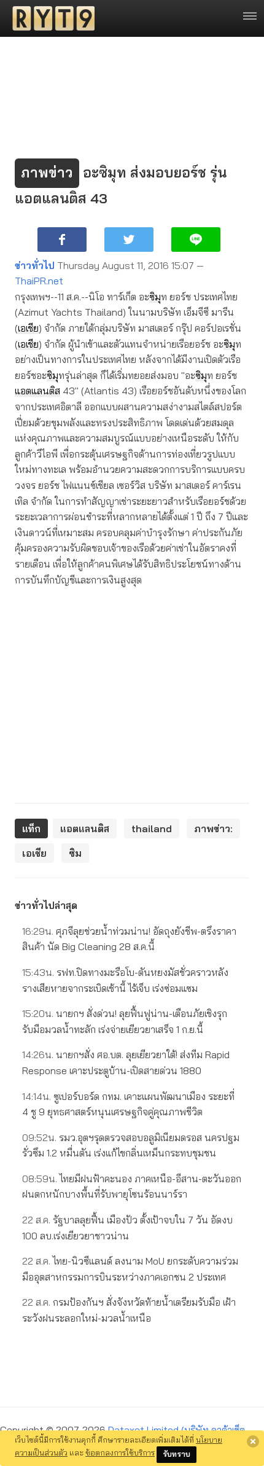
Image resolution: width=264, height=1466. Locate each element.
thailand (151, 828)
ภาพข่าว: (213, 828)
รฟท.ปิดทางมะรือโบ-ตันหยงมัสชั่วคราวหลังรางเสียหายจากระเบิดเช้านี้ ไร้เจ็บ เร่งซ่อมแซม (125, 980)
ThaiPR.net (39, 281)
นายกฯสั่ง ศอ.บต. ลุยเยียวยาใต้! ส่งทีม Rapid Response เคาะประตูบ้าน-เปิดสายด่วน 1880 (126, 1062)
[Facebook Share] (62, 239)
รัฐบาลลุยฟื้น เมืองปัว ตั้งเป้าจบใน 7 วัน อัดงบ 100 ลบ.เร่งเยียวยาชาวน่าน (127, 1228)
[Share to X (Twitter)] (128, 239)
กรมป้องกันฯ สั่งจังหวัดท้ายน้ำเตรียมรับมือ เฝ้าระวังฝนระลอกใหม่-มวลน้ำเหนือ (129, 1310)
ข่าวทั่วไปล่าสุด (46, 905)
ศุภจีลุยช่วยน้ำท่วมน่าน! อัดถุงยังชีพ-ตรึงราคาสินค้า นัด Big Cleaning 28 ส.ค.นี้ (129, 939)
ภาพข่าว (47, 172)
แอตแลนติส (37, 390)
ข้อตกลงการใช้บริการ (120, 1452)
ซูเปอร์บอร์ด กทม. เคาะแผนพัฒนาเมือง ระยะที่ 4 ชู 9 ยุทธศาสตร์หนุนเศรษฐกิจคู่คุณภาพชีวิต (128, 1104)
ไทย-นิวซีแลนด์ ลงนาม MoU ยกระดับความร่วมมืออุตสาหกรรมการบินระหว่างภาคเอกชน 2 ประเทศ (130, 1269)
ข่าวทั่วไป (35, 265)
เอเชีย (28, 328)
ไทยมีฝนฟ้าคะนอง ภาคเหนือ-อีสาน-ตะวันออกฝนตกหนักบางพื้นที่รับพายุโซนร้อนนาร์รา (131, 1186)
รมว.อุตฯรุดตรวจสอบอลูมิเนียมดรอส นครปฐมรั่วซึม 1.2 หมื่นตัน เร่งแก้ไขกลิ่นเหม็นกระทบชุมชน (130, 1145)
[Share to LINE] (195, 239)
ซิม (155, 296)
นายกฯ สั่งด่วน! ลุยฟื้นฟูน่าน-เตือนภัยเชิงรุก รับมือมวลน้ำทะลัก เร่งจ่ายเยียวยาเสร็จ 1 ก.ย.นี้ (124, 1021)
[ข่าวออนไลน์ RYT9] (49, 18)
